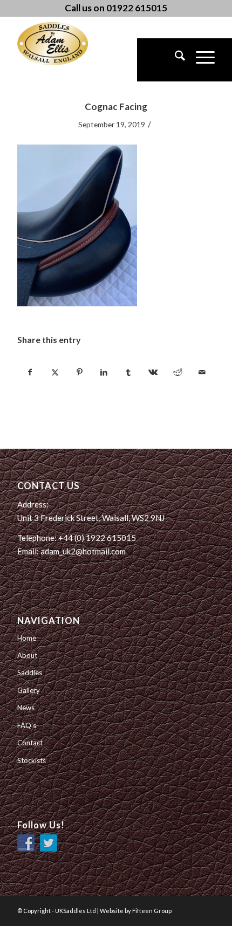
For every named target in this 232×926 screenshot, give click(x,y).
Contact (30, 742)
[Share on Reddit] (177, 372)
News (26, 707)
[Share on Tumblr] (128, 372)
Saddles (29, 672)
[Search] (174, 59)
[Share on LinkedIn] (104, 372)
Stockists (31, 760)
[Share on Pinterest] (79, 372)
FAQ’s (26, 725)
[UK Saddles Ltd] (71, 43)
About (27, 655)
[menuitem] (174, 59)
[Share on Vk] (153, 372)
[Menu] (200, 59)
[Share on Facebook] (30, 372)
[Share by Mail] (202, 372)
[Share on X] (55, 372)
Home (26, 638)
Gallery (28, 690)
